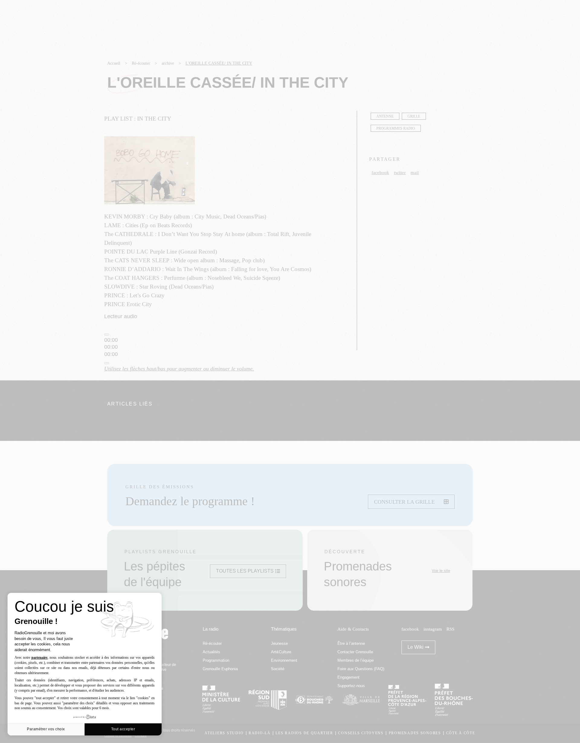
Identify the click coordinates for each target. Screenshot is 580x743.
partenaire (39, 657)
